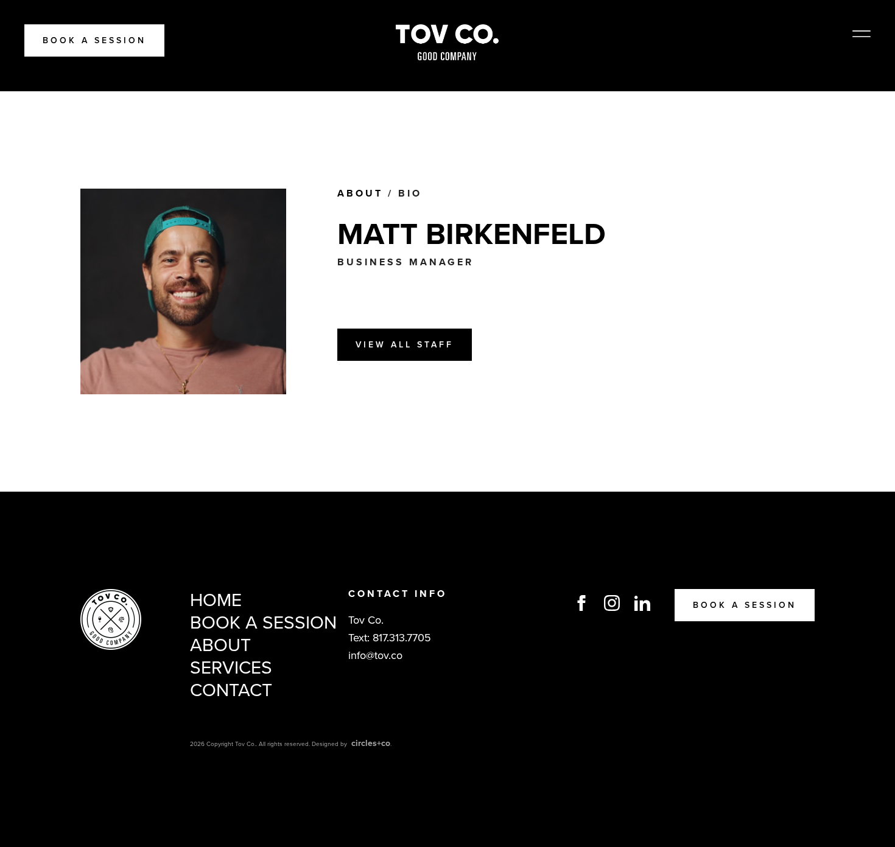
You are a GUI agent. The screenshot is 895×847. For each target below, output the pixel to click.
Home (216, 600)
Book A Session (94, 40)
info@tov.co (375, 655)
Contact (231, 690)
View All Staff (405, 345)
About (360, 193)
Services (231, 668)
